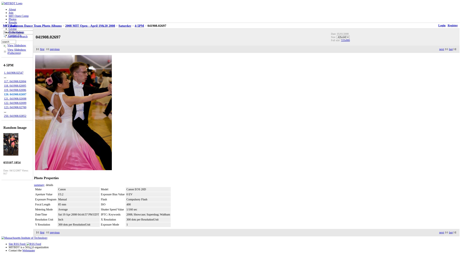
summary (39, 185)
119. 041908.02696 (15, 90)
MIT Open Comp (19, 15)
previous (55, 49)
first (42, 49)
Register (453, 25)
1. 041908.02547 (13, 72)
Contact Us (15, 35)
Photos (12, 19)
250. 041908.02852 (15, 115)
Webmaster (28, 250)
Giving (13, 28)
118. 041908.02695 (15, 85)
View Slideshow (16, 45)
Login (442, 25)
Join (11, 12)
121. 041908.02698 (15, 98)
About (12, 9)
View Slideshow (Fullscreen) (16, 51)
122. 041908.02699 (15, 102)
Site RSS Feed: (18, 244)
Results (13, 22)
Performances (16, 32)
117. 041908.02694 (15, 81)
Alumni (13, 25)
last (451, 49)
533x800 (345, 40)
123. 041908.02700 (15, 107)
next (441, 49)
